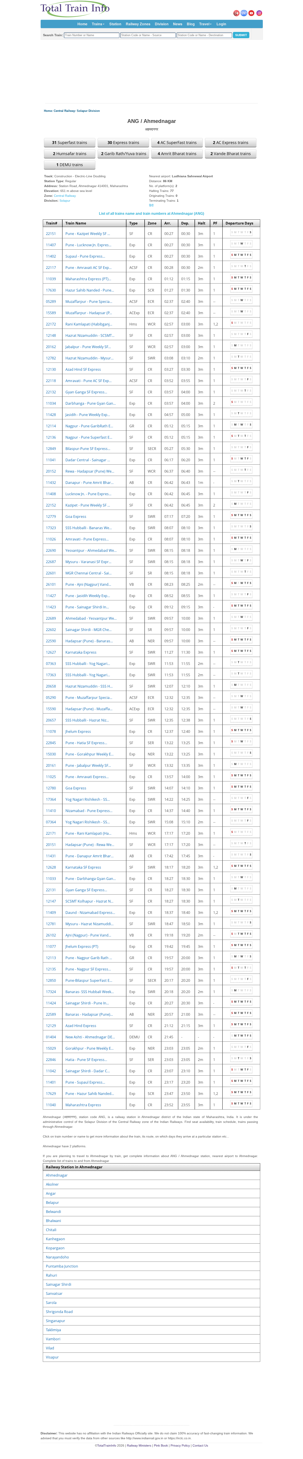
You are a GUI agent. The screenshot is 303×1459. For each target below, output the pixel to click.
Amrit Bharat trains (177, 153)
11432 (51, 482)
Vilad (50, 1348)
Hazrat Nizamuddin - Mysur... (89, 358)
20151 (51, 844)
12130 (51, 369)
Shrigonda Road (59, 1311)
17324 (51, 991)
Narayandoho (57, 1257)
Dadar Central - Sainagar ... (87, 459)
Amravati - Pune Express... (87, 539)
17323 (51, 527)
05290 (51, 697)
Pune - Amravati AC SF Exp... (88, 267)
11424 (51, 1003)
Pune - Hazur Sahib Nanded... (89, 1093)
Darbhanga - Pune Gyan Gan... (90, 403)
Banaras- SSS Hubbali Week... (89, 991)
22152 (51, 505)
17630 (51, 290)
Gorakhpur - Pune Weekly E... (89, 1048)
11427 (51, 595)
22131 (51, 889)
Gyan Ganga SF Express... (86, 392)
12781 (51, 923)
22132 (51, 392)
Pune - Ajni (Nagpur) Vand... (88, 584)
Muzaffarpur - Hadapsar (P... (88, 312)
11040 (51, 1104)
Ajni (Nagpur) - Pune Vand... (88, 935)
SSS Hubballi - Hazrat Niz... (87, 720)
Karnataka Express (80, 652)
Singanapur (55, 1320)
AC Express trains (230, 142)
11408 (51, 493)
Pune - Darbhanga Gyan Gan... (90, 878)
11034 (51, 403)
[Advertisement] (151, 72)
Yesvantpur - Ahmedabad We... (91, 550)
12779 (51, 516)
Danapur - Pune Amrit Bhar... (89, 482)
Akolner (52, 1184)
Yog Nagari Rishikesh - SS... (87, 799)
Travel (204, 23)
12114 (51, 426)
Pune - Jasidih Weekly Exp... (87, 595)
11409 (51, 912)
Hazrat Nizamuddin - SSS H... (89, 686)
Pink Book (161, 1445)
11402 (51, 256)
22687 (51, 561)
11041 (51, 459)
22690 (51, 550)
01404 (51, 1037)
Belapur (52, 1202)
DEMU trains (69, 164)
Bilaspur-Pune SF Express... (87, 448)
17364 (51, 799)
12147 (51, 901)
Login (221, 23)
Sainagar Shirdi (58, 1284)
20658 (51, 686)
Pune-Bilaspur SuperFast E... (88, 980)
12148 (51, 335)
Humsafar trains (70, 153)
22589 (51, 1014)
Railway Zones (138, 23)
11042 (51, 1071)
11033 (51, 878)
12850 (51, 980)
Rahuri (51, 1275)
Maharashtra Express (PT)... (88, 278)
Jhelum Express (78, 731)
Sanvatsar (54, 1293)
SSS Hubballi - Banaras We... (88, 527)
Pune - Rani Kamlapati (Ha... (88, 833)
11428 (51, 414)
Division (162, 23)
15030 (51, 754)
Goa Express (75, 516)
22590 (51, 641)
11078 (51, 731)
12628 (51, 867)
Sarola (51, 1302)
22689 (51, 618)
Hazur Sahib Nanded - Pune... (89, 290)
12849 (51, 448)
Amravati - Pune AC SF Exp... (88, 380)
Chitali (51, 1229)
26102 (51, 935)
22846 (51, 1059)
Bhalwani (53, 1220)
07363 (51, 663)
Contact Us (200, 1445)
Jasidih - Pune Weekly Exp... (87, 414)
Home (82, 23)
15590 (51, 708)
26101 (51, 584)
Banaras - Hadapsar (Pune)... (89, 1014)
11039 (51, 278)
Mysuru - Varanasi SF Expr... (88, 561)
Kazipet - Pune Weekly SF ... (87, 505)
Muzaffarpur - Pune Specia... (88, 301)
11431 (51, 856)
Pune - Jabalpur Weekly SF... (88, 765)
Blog (191, 23)
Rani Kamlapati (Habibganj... (88, 324)
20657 (51, 720)
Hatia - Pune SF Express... (86, 1059)
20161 (51, 765)
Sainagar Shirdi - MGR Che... (88, 629)
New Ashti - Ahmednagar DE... (90, 1037)
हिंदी (151, 205)
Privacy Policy (180, 1445)
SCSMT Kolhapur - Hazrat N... (89, 901)
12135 (51, 969)
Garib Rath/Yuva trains (123, 153)
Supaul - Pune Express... (85, 256)
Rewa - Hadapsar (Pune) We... (89, 471)
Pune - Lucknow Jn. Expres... (88, 245)
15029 (51, 1048)
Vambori (53, 1339)
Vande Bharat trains (231, 153)
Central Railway (64, 110)
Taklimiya (53, 1329)
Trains (97, 23)
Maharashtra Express (83, 1104)
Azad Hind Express (80, 1025)
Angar (51, 1193)
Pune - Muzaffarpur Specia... (88, 697)
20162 (51, 346)
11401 (51, 1082)
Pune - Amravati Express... (87, 776)
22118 (51, 380)
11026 (51, 539)
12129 (51, 1025)
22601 (51, 573)
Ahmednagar (57, 1175)
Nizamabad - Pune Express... (88, 810)
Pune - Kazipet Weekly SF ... (87, 233)
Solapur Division (88, 110)
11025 (51, 776)
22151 (51, 233)
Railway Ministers (139, 1445)
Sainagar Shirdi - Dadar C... (87, 1071)
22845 (51, 742)
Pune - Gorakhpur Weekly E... (89, 754)
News (177, 23)
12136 (51, 437)
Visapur (52, 1357)
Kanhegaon (55, 1238)
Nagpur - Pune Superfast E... (88, 437)
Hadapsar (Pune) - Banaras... (89, 641)
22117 (51, 267)
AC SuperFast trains (177, 142)
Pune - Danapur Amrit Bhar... (89, 856)
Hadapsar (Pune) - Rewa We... (89, 844)
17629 (51, 1093)
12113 (51, 957)
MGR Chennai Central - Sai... (88, 573)
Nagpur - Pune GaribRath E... (89, 426)
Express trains (123, 142)
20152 (51, 471)
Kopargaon (55, 1248)
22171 (51, 833)
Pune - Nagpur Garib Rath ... (88, 957)
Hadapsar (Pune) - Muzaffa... (88, 708)
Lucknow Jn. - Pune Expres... (88, 493)
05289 (51, 301)
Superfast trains (69, 142)
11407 (51, 245)
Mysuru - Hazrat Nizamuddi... (89, 923)
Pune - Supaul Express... (85, 1082)
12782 (51, 358)
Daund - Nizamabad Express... (90, 912)
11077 (51, 946)
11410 (51, 810)
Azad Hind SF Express (83, 369)
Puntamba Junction (62, 1266)
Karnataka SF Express (83, 867)
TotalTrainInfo (106, 1445)
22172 (51, 324)
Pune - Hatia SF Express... (86, 742)
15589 (51, 312)
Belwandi (53, 1211)
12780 (51, 788)
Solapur (64, 200)
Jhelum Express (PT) (81, 946)
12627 (51, 652)
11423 (51, 607)
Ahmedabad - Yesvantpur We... (91, 618)
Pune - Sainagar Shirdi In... (87, 607)
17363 (51, 674)
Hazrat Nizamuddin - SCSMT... (89, 335)
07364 (51, 822)
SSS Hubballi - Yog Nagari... (87, 663)
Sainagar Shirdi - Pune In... (87, 1003)
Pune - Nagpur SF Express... (88, 969)
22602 (51, 629)
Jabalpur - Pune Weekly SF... (88, 346)
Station (115, 23)
